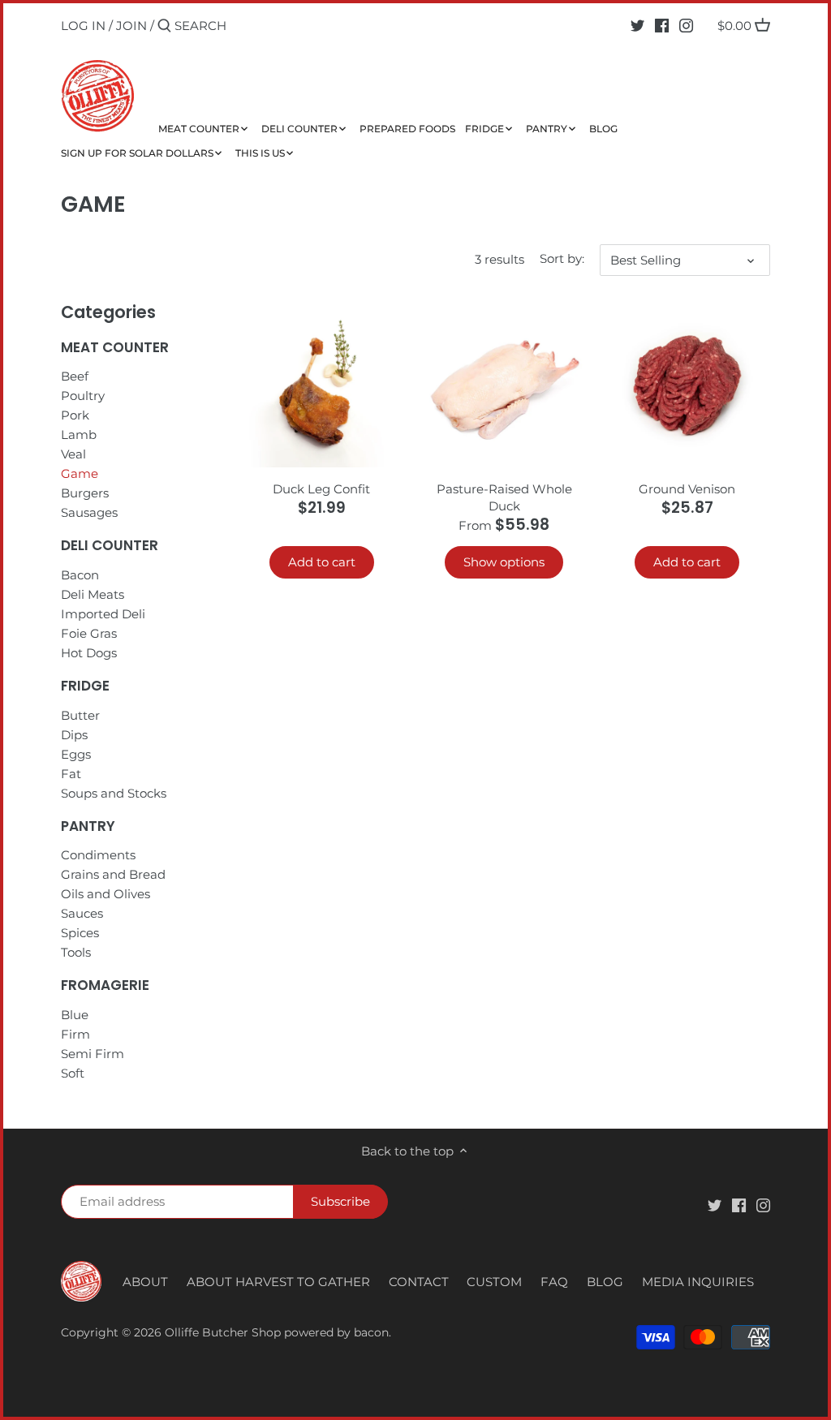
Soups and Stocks (113, 793)
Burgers (85, 493)
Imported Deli (103, 614)
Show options (504, 562)
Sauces (82, 913)
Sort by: (562, 259)
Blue (74, 1014)
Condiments (98, 855)
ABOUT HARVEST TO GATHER (278, 1281)
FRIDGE (85, 685)
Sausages (89, 512)
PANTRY (88, 826)
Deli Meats (92, 594)
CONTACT (419, 1281)
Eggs (76, 754)
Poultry (83, 395)
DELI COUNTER (109, 545)
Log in (83, 25)
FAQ (554, 1281)
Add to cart (321, 562)
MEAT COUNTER (115, 347)
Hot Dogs (89, 653)
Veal (73, 454)
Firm (75, 1034)
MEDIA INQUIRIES (698, 1281)
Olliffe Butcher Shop (223, 1332)
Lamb (79, 434)
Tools (76, 952)
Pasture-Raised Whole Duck (504, 497)
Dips (74, 734)
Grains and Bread (113, 874)
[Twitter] (637, 25)
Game (79, 473)
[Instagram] (686, 25)
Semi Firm (92, 1053)
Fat (71, 773)
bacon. (372, 1332)
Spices (80, 932)
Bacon (80, 575)
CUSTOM (494, 1281)
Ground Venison (687, 489)
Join (131, 25)
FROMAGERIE (105, 985)
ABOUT (145, 1281)
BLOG (605, 1281)
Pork (75, 415)
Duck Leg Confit (321, 489)
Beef (74, 376)
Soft (72, 1073)
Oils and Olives (105, 893)
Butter (80, 715)
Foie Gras (89, 633)
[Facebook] (662, 25)
